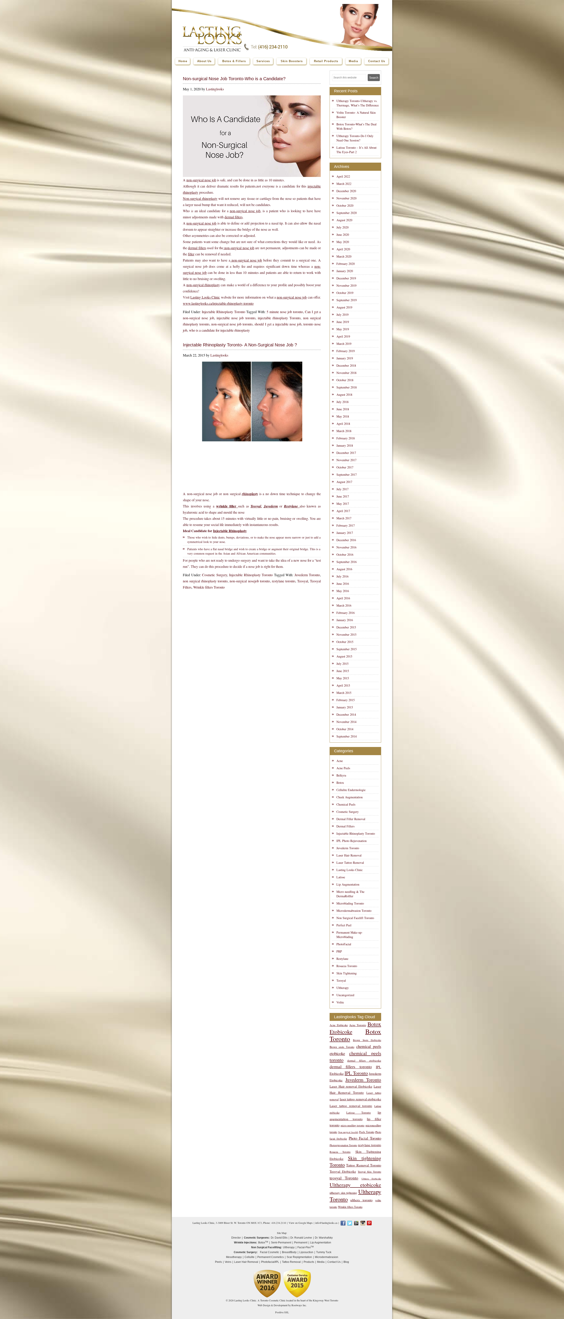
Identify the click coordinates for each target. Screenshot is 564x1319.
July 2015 (342, 663)
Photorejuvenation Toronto (343, 1145)
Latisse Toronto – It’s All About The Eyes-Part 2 (356, 149)
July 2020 (342, 227)
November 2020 (346, 198)
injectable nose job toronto (236, 318)
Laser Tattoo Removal (350, 862)
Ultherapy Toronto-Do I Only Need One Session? (354, 138)
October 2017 (344, 467)
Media (321, 1261)
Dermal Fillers (345, 826)
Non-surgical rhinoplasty (200, 198)
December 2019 (346, 278)
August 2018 (344, 394)
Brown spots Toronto (342, 1047)
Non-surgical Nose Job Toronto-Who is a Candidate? (234, 78)
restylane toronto (283, 581)
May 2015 (342, 678)
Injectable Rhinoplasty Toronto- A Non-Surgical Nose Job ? (240, 344)
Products (309, 1261)
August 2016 (344, 569)
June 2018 (342, 409)
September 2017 (346, 474)
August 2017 (344, 482)
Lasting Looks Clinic (205, 297)
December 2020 (346, 191)
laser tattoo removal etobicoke (360, 1099)
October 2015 (344, 642)
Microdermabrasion (326, 1257)
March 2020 (343, 256)
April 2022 (343, 176)
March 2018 (343, 431)
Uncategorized (345, 995)
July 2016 (342, 576)
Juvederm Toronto (307, 574)
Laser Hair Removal (349, 855)
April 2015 (343, 685)
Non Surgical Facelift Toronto (355, 918)
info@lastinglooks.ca (326, 1222)
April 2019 (343, 336)
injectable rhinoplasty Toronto (279, 318)
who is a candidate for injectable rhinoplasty (219, 330)
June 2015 (342, 671)
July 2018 (342, 402)
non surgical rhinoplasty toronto (205, 581)
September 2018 (346, 387)
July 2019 (342, 314)
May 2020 (342, 242)
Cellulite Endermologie (350, 790)
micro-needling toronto (353, 1125)
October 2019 (344, 293)
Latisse (340, 877)
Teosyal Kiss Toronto (369, 1171)
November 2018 (346, 373)
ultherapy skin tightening (343, 1193)
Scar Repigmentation (299, 1257)
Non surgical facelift (348, 1132)
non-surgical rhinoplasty (203, 284)
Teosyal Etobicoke (343, 1171)
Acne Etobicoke (339, 1025)
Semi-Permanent (281, 1242)
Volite (340, 1002)
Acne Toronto (357, 1025)
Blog (346, 1261)
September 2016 (346, 562)
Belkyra (341, 775)
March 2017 (343, 518)
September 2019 (346, 300)
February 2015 (345, 700)
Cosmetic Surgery (214, 574)
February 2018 (345, 438)
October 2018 (344, 380)
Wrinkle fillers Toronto (209, 587)
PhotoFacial (343, 944)
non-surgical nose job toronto (231, 324)
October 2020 (344, 205)
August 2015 (344, 656)
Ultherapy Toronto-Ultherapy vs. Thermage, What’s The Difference (357, 103)
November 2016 (346, 547)
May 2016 (342, 591)
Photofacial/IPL (270, 1261)
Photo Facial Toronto (365, 1138)
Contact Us (334, 1261)
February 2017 (345, 525)
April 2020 (343, 249)
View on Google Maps (301, 1222)
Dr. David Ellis (279, 1237)
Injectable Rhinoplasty (230, 530)
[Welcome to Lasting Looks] (212, 27)
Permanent (300, 1242)
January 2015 (344, 707)
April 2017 (343, 511)
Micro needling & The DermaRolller (350, 894)
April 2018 (343, 424)
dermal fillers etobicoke (364, 1061)
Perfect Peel (343, 925)
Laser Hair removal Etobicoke (351, 1086)
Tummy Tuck (323, 1252)
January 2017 (344, 533)
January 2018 (344, 445)
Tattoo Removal (291, 1261)
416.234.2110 (278, 1222)
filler (191, 254)
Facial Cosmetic (269, 1252)
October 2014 (344, 729)
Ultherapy (342, 988)
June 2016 (342, 583)
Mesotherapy (234, 1257)
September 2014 (346, 736)
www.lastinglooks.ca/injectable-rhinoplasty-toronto (218, 303)
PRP (339, 951)
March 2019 (343, 344)
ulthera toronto (361, 1200)
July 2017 (342, 489)
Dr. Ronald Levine (301, 1237)
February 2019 (345, 351)
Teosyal (302, 581)
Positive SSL (282, 1312)
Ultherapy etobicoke (355, 1184)
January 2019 (344, 358)
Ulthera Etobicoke (371, 1178)
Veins (228, 1261)
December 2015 (346, 627)
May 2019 (342, 329)
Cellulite (249, 1257)
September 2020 (346, 213)
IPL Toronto (356, 1073)
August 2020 (344, 220)
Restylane (342, 959)
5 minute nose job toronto (285, 311)
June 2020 (342, 234)
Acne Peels (343, 768)
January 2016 (344, 620)
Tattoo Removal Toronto (363, 1165)
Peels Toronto (366, 1132)
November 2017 (346, 460)
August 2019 (344, 307)
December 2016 (346, 540)
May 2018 (342, 416)
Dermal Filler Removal (350, 819)
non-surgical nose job (201, 180)
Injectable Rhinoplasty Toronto (223, 311)
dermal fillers (233, 217)
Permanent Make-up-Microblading (349, 934)
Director (236, 1237)
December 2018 (346, 365)
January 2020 (344, 271)
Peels (218, 1261)
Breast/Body (289, 1252)
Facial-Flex (305, 1247)
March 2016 (343, 605)
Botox (340, 782)
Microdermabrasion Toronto (353, 910)
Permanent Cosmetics (270, 1257)
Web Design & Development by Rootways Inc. (282, 1305)
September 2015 (346, 649)
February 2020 (345, 264)
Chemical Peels (345, 804)
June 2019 (342, 322)
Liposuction (306, 1252)
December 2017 (346, 453)
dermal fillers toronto (351, 1066)
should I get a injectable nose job (277, 324)
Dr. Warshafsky (324, 1237)
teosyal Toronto (344, 1178)
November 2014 (346, 722)
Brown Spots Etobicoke (367, 1040)
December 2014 (346, 714)
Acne (339, 761)
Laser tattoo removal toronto (351, 1106)
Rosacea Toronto (346, 966)
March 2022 (343, 184)
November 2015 (346, 634)
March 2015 (343, 693)
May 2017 (342, 504)
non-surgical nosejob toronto (250, 581)
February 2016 (345, 613)
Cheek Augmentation (349, 797)
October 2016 (344, 554)
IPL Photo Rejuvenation (351, 841)
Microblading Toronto (350, 903)
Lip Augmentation (347, 884)
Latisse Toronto (358, 1113)
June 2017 (342, 496)
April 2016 (343, 598)
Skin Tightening (346, 973)
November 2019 (346, 285)
